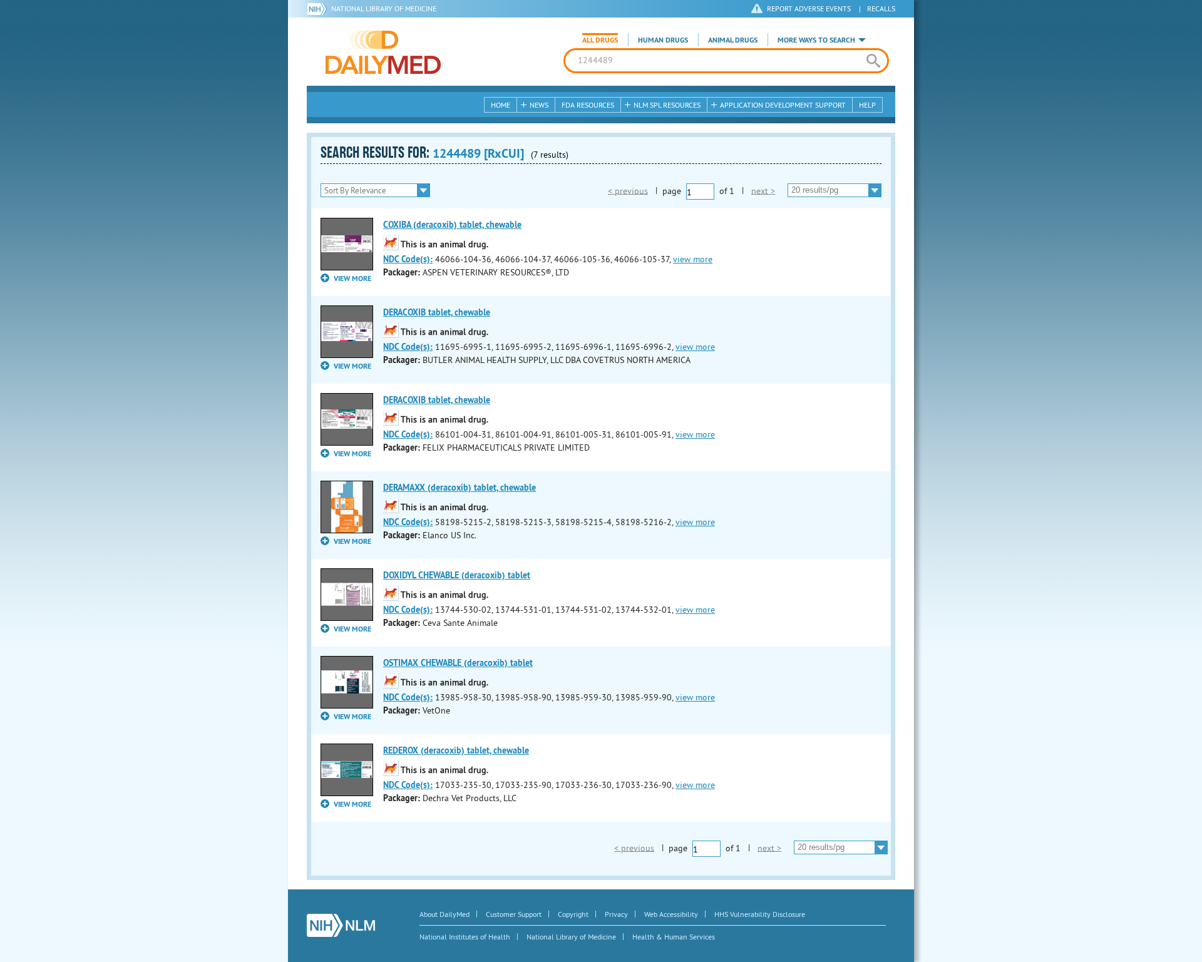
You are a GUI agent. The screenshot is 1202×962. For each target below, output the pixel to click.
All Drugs (600, 40)
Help (867, 105)
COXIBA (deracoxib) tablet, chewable (452, 224)
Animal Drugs (733, 40)
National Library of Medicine (383, 8)
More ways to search (816, 40)
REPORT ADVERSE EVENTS (809, 8)
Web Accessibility (671, 914)
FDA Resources (588, 105)
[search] (873, 60)
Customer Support (514, 914)
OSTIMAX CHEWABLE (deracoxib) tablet (458, 662)
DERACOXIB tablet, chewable (436, 312)
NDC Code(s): (408, 259)
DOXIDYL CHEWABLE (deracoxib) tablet (456, 575)
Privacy (616, 914)
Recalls (881, 8)
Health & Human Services (673, 936)
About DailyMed (444, 914)
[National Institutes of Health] (319, 9)
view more (692, 259)
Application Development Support (783, 105)
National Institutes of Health (464, 936)
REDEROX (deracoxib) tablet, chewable (456, 750)
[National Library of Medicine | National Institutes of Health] (341, 925)
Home (500, 105)
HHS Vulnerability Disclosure (759, 914)
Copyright (573, 914)
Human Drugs (663, 40)
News (539, 105)
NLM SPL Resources (667, 105)
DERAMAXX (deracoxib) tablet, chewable (459, 487)
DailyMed (383, 52)
